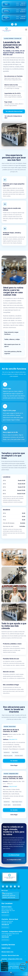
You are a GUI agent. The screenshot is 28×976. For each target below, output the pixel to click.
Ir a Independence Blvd (14, 859)
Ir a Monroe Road (14, 855)
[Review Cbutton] (12, 974)
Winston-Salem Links (7, 952)
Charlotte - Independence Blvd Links (11, 959)
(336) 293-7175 (5, 912)
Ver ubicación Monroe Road (14, 111)
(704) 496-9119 (13, 739)
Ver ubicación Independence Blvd (13, 117)
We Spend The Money (17, 965)
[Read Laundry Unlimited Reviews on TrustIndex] (4, 966)
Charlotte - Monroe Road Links (10, 955)
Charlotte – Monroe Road (6, 11)
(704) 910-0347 (13, 786)
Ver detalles (14, 761)
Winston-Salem (6, 4)
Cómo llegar (14, 765)
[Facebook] (12, 24)
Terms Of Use (15, 968)
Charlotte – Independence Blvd (6, 17)
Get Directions (5, 915)
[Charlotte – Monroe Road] (23, 967)
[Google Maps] (2, 886)
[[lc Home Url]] (6, 30)
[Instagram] (15, 24)
